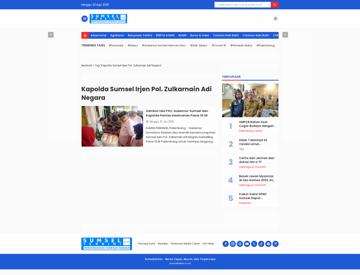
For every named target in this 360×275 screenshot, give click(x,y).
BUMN (182, 35)
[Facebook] (226, 244)
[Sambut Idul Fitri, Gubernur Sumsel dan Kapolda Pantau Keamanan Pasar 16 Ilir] (112, 126)
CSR (275, 35)
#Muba (133, 45)
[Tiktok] (261, 244)
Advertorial (98, 35)
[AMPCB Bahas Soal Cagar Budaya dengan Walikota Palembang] (250, 100)
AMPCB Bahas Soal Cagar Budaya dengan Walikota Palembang (256, 126)
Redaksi (163, 243)
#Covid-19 (219, 45)
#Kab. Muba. (198, 45)
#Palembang (265, 45)
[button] (275, 4)
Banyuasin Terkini (140, 35)
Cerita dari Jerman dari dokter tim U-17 (256, 160)
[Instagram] (233, 244)
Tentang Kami (146, 243)
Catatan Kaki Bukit (226, 35)
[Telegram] (268, 244)
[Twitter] (254, 244)
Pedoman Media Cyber (185, 243)
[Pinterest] (275, 244)
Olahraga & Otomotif (252, 167)
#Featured (116, 45)
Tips (241, 149)
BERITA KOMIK (165, 35)
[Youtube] (247, 244)
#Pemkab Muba (241, 45)
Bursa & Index (199, 35)
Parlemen (245, 203)
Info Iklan (208, 243)
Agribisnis (117, 35)
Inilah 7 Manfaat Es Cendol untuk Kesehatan (253, 144)
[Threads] (240, 244)
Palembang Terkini (250, 131)
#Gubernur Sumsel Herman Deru (164, 45)
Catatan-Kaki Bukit (256, 35)
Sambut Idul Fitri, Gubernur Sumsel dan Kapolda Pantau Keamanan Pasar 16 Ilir (177, 113)
